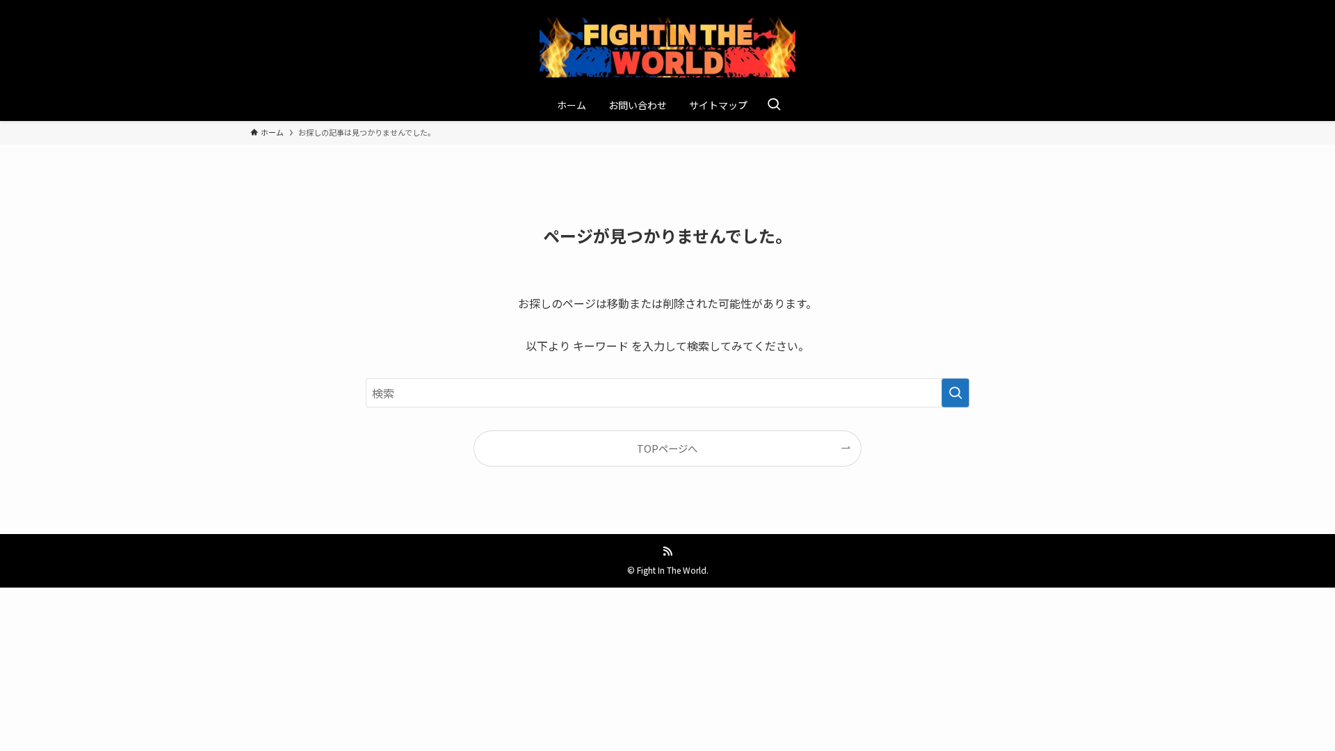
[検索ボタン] (774, 105)
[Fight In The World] (667, 47)
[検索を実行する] (955, 392)
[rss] (667, 551)
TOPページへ (667, 448)
